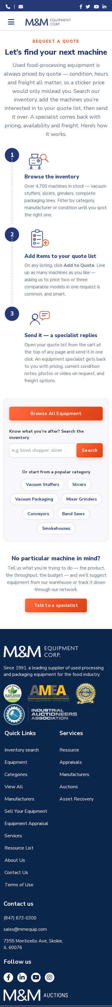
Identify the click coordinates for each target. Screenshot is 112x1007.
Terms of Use (18, 884)
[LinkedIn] (22, 977)
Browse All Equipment (56, 414)
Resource (69, 750)
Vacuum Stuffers (42, 484)
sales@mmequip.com (25, 929)
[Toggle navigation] (11, 22)
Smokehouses (56, 528)
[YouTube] (36, 977)
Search (89, 450)
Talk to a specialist (56, 605)
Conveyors (38, 514)
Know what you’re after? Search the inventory (46, 434)
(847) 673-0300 (20, 918)
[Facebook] (8, 977)
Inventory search (21, 750)
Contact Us (16, 872)
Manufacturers (74, 774)
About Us (14, 860)
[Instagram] (49, 977)
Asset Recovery (76, 799)
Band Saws (73, 514)
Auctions (68, 786)
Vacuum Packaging (34, 499)
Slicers (79, 484)
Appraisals (70, 762)
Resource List (18, 848)
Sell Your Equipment (25, 811)
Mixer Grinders (81, 499)
